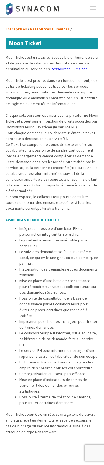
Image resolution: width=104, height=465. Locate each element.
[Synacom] (33, 9)
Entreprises (16, 29)
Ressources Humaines (50, 29)
